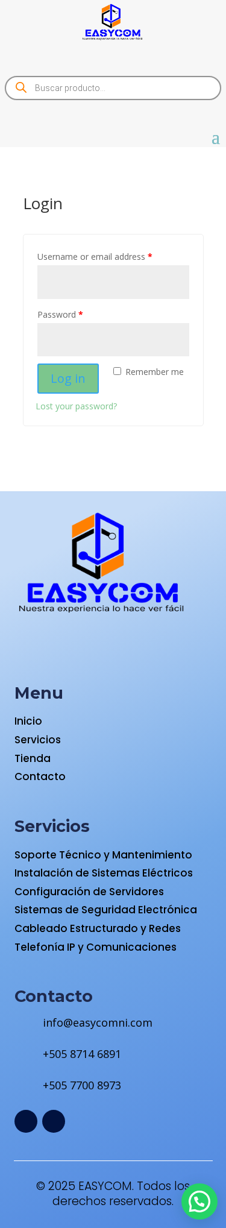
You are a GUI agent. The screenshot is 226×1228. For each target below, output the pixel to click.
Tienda (32, 758)
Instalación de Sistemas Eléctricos (103, 873)
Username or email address (94, 256)
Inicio (28, 721)
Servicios (37, 739)
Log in (68, 378)
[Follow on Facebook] (25, 1121)
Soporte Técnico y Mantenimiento (103, 855)
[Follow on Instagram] (53, 1121)
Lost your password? (76, 406)
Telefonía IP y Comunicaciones (95, 947)
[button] (199, 1201)
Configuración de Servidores (89, 891)
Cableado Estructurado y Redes (97, 928)
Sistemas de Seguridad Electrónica (105, 909)
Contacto (40, 776)
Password (60, 314)
